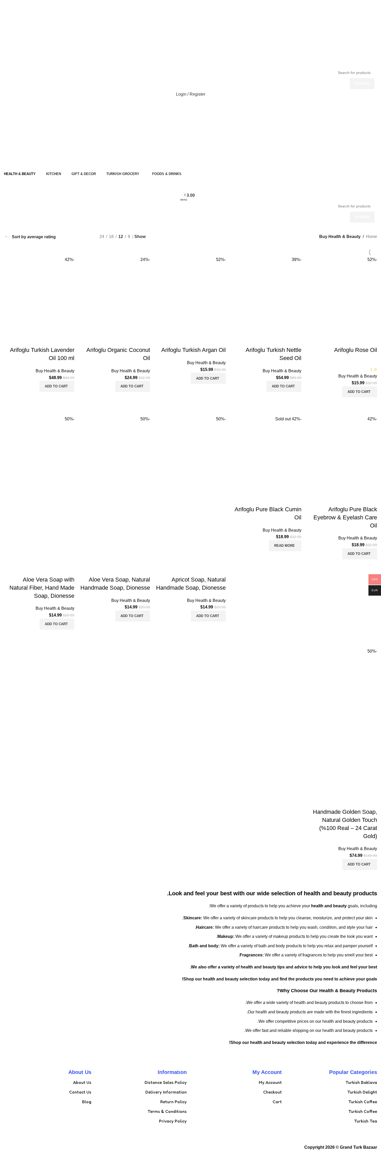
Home (371, 236)
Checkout (272, 1092)
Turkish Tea (365, 1121)
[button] (359, 391)
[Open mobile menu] (190, 105)
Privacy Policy (173, 1121)
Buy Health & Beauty (357, 376)
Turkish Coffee (362, 1101)
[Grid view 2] (87, 237)
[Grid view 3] (77, 237)
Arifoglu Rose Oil (355, 350)
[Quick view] (356, 403)
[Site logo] (344, 33)
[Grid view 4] (67, 237)
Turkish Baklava (361, 1082)
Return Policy (173, 1101)
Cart (277, 1101)
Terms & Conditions (167, 1111)
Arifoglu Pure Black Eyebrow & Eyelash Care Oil (345, 517)
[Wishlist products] (190, 185)
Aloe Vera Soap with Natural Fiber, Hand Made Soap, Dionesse (41, 587)
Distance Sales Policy (166, 1082)
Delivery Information (166, 1092)
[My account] (190, 163)
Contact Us (80, 1092)
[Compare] (370, 403)
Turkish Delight (362, 1092)
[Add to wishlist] (370, 339)
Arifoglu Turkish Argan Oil (193, 350)
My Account (270, 1082)
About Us (82, 1082)
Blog (86, 1101)
